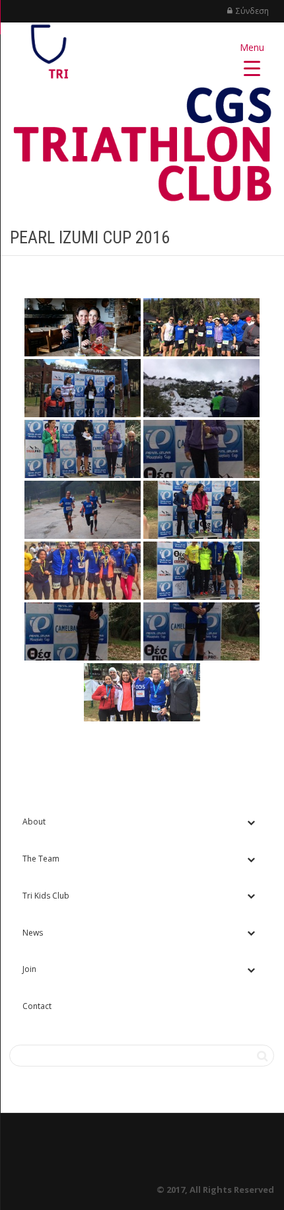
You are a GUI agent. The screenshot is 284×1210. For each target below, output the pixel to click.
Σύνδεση (252, 11)
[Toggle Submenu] (251, 821)
